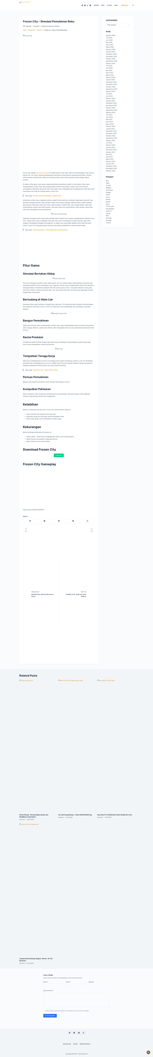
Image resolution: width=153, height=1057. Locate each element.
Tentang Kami (67, 1044)
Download (124, 5)
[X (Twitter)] (44, 521)
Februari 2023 (110, 126)
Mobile (108, 202)
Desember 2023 (111, 103)
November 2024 (111, 84)
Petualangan (110, 209)
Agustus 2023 (110, 112)
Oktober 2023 (110, 108)
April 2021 (109, 157)
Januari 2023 (110, 129)
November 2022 (111, 133)
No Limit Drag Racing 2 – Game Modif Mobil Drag (75, 815)
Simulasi (50, 26)
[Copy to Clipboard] (87, 521)
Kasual (108, 199)
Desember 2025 (111, 54)
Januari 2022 (110, 147)
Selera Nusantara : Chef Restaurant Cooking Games (50, 230)
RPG (107, 216)
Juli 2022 (109, 143)
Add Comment (48, 990)
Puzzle (108, 213)
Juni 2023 (109, 117)
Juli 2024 (109, 94)
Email (68, 982)
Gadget (108, 192)
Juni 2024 (109, 96)
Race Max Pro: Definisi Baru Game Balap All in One (114, 815)
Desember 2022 (111, 131)
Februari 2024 (110, 98)
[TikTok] (87, 5)
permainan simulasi (42, 173)
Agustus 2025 (110, 63)
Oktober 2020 (110, 171)
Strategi (56, 26)
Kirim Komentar (50, 1015)
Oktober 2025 (110, 59)
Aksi (107, 181)
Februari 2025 (110, 77)
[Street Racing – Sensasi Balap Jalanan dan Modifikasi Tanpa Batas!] (37, 745)
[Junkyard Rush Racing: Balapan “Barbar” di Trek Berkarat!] (37, 889)
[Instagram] (85, 5)
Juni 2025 (109, 68)
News (102, 5)
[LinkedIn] (59, 521)
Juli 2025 (109, 66)
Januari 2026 (110, 52)
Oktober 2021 (110, 152)
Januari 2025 (110, 80)
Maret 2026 (110, 47)
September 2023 (111, 110)
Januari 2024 (110, 101)
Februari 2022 (110, 145)
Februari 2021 (110, 161)
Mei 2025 (109, 70)
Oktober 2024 (110, 87)
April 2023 (109, 122)
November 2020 (111, 168)
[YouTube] (90, 5)
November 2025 (111, 56)
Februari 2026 (110, 49)
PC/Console (110, 206)
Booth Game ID (83, 1054)
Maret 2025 (110, 75)
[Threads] (73, 521)
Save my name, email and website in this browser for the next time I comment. (67, 1010)
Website (91, 982)
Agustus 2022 (110, 140)
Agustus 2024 (110, 91)
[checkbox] (148, 1052)
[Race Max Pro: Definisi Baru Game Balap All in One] (115, 745)
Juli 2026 (109, 38)
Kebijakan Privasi (85, 1044)
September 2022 (111, 138)
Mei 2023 (109, 119)
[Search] (133, 5)
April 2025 (109, 73)
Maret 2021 (110, 159)
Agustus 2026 (110, 35)
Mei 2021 (109, 154)
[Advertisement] (59, 246)
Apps (107, 183)
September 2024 (111, 89)
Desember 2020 (111, 166)
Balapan (108, 188)
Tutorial (109, 5)
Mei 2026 (109, 42)
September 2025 (111, 61)
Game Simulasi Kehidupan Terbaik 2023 (48, 196)
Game (115, 5)
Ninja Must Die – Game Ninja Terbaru (45, 370)
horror (108, 197)
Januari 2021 (110, 164)
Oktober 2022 (110, 136)
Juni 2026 (109, 40)
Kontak (75, 1044)
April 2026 (109, 45)
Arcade (108, 185)
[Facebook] (82, 5)
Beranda (96, 5)
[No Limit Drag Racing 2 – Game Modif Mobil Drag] (76, 745)
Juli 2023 (109, 115)
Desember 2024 (111, 82)
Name (45, 982)
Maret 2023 (110, 124)
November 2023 (111, 105)
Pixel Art (109, 211)
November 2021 (111, 150)
